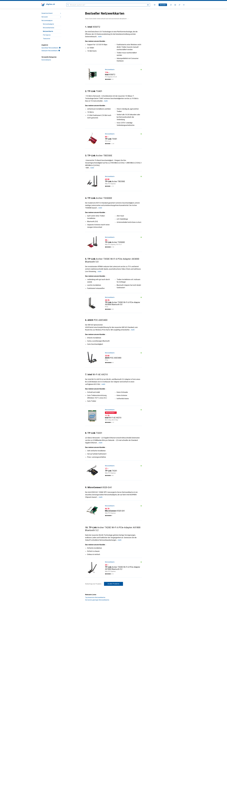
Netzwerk (44, 17)
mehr (100, 36)
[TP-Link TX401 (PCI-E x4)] (113, 138)
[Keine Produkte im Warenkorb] (183, 4)
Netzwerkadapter (47, 20)
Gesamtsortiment (47, 13)
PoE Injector (47, 35)
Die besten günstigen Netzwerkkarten (97, 600)
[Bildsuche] (148, 5)
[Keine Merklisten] (179, 4)
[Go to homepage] (48, 4)
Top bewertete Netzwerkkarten (95, 597)
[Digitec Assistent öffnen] (171, 4)
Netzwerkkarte (48, 31)
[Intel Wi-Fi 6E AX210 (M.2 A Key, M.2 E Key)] (113, 416)
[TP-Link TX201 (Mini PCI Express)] (113, 470)
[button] (128, 19)
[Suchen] (68, 5)
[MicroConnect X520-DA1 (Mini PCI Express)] (113, 510)
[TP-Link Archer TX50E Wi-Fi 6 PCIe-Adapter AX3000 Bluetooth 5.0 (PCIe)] (113, 303)
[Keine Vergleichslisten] (175, 4)
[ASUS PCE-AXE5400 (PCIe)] (113, 357)
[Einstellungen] (154, 4)
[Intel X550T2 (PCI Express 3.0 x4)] (113, 74)
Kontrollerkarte (46, 60)
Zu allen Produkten (113, 584)
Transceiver (46, 38)
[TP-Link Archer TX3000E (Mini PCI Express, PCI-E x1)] (113, 242)
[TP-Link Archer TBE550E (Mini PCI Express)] (113, 181)
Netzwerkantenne (48, 28)
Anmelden (163, 5)
